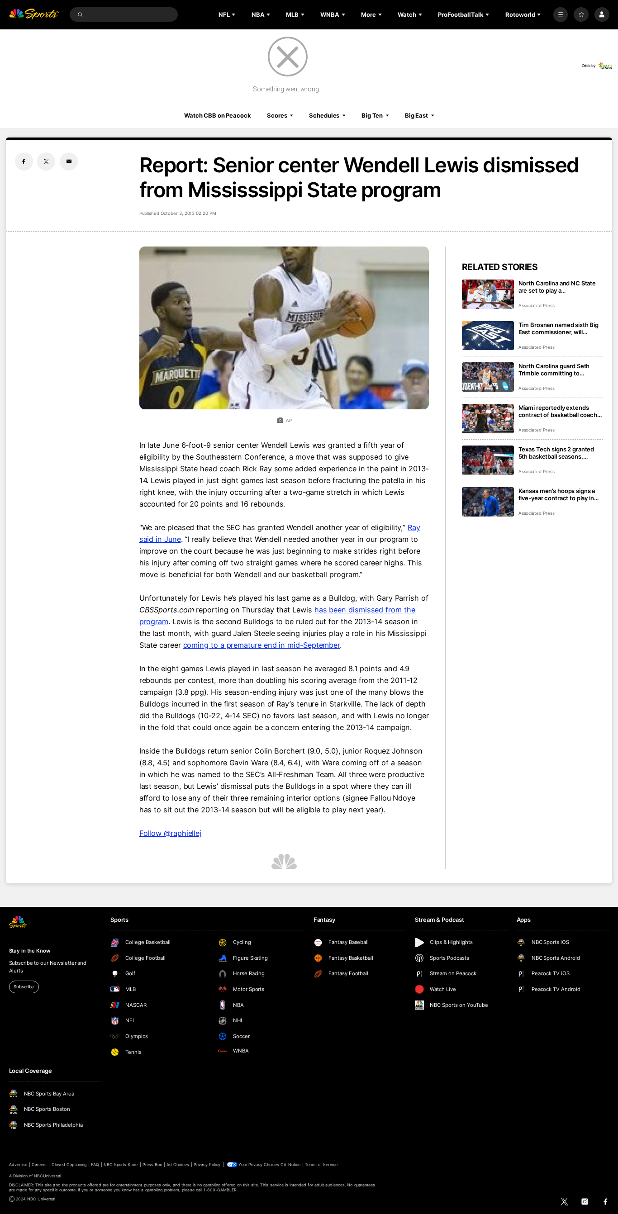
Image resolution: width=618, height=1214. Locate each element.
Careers (39, 1164)
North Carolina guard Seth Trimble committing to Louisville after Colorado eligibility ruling (554, 369)
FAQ (95, 1164)
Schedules (324, 115)
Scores (277, 115)
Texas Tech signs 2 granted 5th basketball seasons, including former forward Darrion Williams (556, 453)
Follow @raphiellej (170, 833)
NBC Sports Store (121, 1164)
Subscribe (24, 986)
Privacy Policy (207, 1164)
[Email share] (69, 161)
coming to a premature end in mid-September (261, 645)
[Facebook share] (24, 161)
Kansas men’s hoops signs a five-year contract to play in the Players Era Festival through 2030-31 (556, 494)
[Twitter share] (46, 161)
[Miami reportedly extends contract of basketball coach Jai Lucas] (488, 418)
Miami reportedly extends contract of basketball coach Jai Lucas (557, 411)
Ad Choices (177, 1164)
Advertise (18, 1164)
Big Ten (372, 115)
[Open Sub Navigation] (234, 14)
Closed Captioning (69, 1164)
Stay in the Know (30, 951)
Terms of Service (321, 1164)
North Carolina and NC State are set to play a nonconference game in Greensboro (557, 287)
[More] (560, 14)
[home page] (34, 15)
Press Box (152, 1164)
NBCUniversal (47, 1175)
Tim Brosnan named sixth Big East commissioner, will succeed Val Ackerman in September (558, 328)
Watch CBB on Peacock (217, 115)
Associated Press (536, 305)
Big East (416, 115)
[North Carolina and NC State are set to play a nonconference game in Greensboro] (488, 294)
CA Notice (290, 1164)
